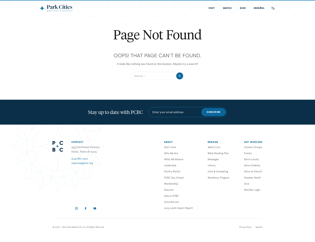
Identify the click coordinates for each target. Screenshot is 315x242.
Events (248, 153)
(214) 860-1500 (79, 158)
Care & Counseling (218, 171)
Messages (213, 159)
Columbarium (171, 201)
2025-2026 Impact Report (178, 208)
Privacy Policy (245, 227)
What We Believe (173, 159)
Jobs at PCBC (171, 195)
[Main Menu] (273, 8)
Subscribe (213, 112)
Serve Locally (251, 159)
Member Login (252, 189)
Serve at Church (253, 171)
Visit (212, 8)
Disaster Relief (252, 177)
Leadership (170, 165)
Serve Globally (252, 165)
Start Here (170, 147)
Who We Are (171, 153)
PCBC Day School (174, 177)
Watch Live (214, 147)
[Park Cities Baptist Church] (55, 8)
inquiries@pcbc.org (82, 163)
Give (243, 8)
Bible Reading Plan (218, 153)
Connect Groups (253, 147)
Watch (227, 8)
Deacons (169, 189)
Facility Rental (172, 171)
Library (212, 165)
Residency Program (218, 177)
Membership (171, 183)
